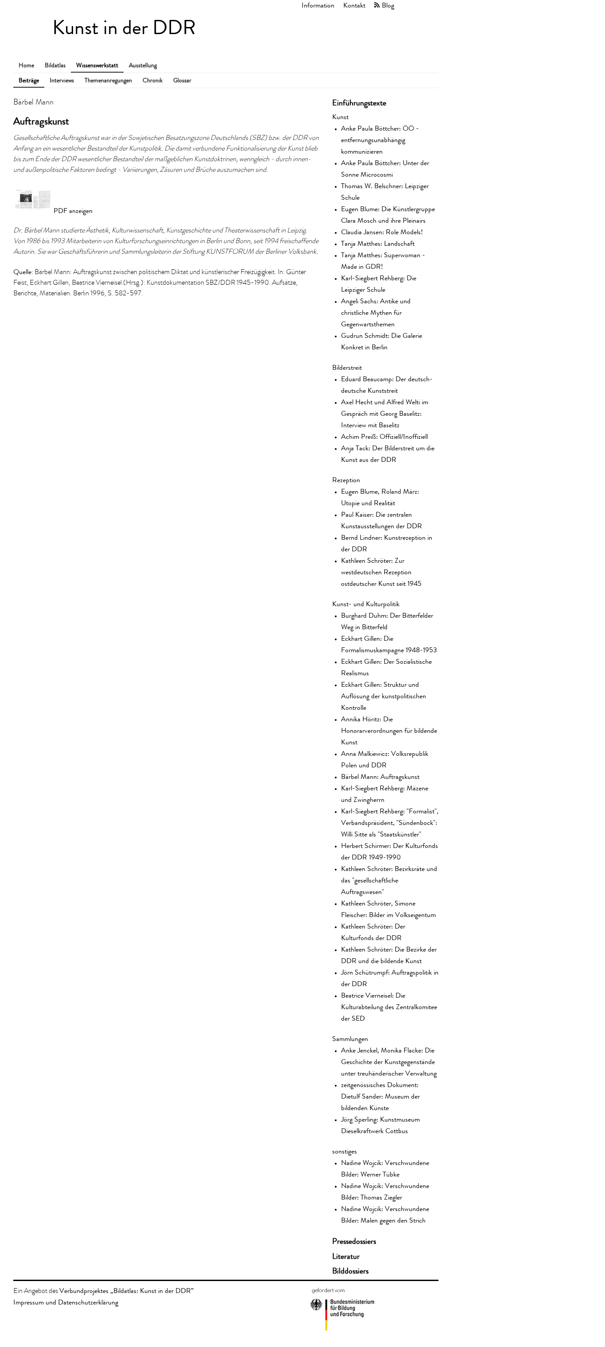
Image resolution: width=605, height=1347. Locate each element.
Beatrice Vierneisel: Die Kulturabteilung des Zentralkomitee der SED (389, 1006)
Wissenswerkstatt (97, 65)
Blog (388, 5)
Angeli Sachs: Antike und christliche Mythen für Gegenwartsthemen (376, 312)
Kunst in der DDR (124, 27)
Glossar (182, 80)
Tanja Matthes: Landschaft (378, 243)
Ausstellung (143, 65)
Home (26, 65)
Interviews (62, 80)
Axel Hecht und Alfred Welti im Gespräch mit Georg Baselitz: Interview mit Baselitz (384, 413)
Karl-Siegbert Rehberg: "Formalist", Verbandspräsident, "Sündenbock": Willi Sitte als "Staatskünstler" (389, 822)
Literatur (346, 1256)
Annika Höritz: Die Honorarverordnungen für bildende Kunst (389, 730)
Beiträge (29, 80)
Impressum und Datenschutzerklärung (65, 1302)
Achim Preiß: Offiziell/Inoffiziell (384, 436)
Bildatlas (55, 65)
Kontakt (354, 5)
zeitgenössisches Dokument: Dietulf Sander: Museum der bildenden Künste (380, 1096)
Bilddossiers (350, 1271)
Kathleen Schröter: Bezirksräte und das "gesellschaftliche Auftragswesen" (389, 880)
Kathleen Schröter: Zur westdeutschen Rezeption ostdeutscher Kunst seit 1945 (381, 571)
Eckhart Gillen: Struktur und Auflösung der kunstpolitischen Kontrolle (383, 695)
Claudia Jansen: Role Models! (382, 232)
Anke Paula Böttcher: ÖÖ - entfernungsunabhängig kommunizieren (380, 139)
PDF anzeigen (73, 210)
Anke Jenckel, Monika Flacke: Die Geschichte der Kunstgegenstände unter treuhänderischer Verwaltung (389, 1061)
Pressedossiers (354, 1241)
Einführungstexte (359, 102)
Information (318, 5)
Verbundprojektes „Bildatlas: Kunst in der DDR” (126, 1290)
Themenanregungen (108, 80)
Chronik (153, 80)
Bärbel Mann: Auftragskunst (380, 776)
